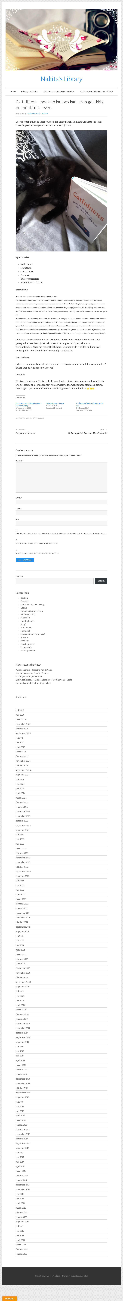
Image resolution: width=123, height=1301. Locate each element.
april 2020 (20, 1005)
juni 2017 (20, 1157)
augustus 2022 (22, 876)
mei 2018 (20, 1111)
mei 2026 (20, 715)
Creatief (24, 601)
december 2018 (23, 1079)
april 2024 (20, 793)
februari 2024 (22, 802)
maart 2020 (21, 1010)
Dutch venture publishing (32, 604)
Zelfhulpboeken (28, 651)
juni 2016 (20, 1194)
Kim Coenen (26, 627)
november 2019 (23, 1028)
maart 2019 (21, 1065)
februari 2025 (22, 756)
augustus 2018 (22, 1097)
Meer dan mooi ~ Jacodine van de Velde (34, 670)
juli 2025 (20, 738)
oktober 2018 (22, 1088)
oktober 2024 (22, 765)
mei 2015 (20, 1235)
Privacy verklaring (29, 92)
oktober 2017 (22, 1139)
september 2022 (23, 871)
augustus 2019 (22, 1042)
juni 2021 (20, 941)
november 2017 (23, 1134)
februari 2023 (22, 853)
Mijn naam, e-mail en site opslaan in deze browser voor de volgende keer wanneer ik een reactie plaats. (61, 534)
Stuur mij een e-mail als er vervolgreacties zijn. (37, 543)
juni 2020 (20, 996)
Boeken (24, 598)
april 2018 (20, 1116)
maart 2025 (21, 752)
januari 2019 (21, 1074)
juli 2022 (20, 881)
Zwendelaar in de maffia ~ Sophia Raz (33, 683)
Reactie (19, 461)
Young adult (26, 647)
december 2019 (23, 1024)
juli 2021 (19, 936)
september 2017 (23, 1143)
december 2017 (23, 1129)
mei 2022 (20, 890)
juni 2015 (20, 1231)
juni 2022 (20, 885)
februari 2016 (22, 1212)
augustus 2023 (22, 830)
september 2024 (23, 770)
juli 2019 (19, 1046)
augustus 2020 (22, 987)
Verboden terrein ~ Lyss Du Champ (32, 673)
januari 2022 (22, 908)
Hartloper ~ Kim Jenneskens (29, 676)
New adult (25, 631)
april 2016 (20, 1203)
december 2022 (23, 858)
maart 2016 (21, 1208)
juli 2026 (20, 710)
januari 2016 (21, 1217)
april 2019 (20, 1060)
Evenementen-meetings (32, 611)
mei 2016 (20, 1199)
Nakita (45, 114)
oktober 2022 (22, 867)
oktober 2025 (22, 729)
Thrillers (25, 641)
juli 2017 (19, 1153)
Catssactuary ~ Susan (55, 403)
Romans (24, 637)
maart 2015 (21, 1245)
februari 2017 (22, 1175)
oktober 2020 (22, 977)
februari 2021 (22, 959)
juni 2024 (20, 784)
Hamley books (27, 621)
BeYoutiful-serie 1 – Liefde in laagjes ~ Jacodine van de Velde (44, 680)
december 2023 (23, 811)
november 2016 (23, 1189)
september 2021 (23, 927)
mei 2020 (20, 1000)
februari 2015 (22, 1249)
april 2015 (20, 1240)
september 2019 (23, 1037)
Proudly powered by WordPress (47, 1276)
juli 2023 (20, 835)
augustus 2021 (22, 931)
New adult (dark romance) (33, 634)
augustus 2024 (22, 775)
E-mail (19, 509)
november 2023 (23, 816)
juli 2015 (19, 1226)
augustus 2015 (22, 1222)
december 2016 (23, 1185)
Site (17, 519)
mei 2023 (20, 844)
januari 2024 (22, 807)
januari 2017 (21, 1180)
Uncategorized (27, 644)
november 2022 (23, 862)
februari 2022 (22, 904)
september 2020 (23, 982)
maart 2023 (21, 848)
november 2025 (23, 724)
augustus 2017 (22, 1148)
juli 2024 (20, 779)
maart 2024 (21, 798)
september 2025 (23, 733)
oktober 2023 (22, 821)
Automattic (83, 1276)
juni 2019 (20, 1051)
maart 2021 (21, 954)
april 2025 (20, 747)
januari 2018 (21, 1125)
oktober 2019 (22, 1033)
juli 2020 (20, 991)
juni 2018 (20, 1106)
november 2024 (23, 761)
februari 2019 (22, 1070)
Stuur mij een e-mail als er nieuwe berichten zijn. (37, 553)
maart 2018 (21, 1120)
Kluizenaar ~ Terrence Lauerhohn (58, 92)
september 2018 (23, 1093)
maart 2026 (21, 719)
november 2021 (23, 918)
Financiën (25, 618)
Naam (19, 498)
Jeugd (23, 624)
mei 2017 (20, 1162)
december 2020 (23, 968)
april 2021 (20, 950)
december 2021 (23, 913)
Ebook (24, 608)
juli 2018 (20, 1102)
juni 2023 (20, 839)
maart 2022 (21, 899)
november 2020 (23, 973)
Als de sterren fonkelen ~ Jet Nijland (96, 92)
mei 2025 (20, 742)
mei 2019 (20, 1056)
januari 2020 (22, 1019)
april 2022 (20, 894)
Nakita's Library (61, 79)
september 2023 (23, 825)
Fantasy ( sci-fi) (28, 614)
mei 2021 (20, 945)
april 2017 (20, 1166)
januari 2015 (21, 1254)
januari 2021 (21, 964)
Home (13, 92)
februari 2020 (22, 1014)
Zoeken (19, 576)
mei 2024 (20, 789)
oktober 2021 (22, 922)
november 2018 (23, 1083)
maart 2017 (21, 1171)
